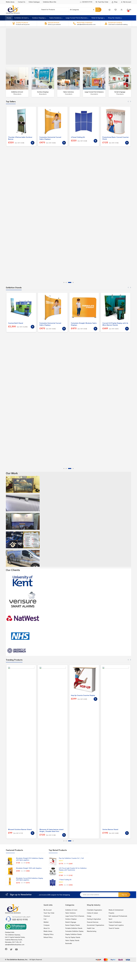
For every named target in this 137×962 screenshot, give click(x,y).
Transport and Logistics (116, 925)
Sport (110, 919)
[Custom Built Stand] (21, 307)
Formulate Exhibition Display (74, 931)
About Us (47, 928)
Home (9, 18)
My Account (127, 2)
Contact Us (21, 2)
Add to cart (32, 143)
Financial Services (92, 922)
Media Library (10, 2)
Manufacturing (91, 931)
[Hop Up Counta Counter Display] (84, 680)
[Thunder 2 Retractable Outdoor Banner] (21, 121)
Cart (45, 919)
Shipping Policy (49, 934)
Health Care (91, 928)
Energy (89, 916)
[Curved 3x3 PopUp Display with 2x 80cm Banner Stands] (115, 307)
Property (111, 913)
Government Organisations (95, 925)
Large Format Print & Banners (76, 18)
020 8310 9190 (87, 2)
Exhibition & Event (21, 18)
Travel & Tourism (114, 928)
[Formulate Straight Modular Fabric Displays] (84, 307)
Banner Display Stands (72, 925)
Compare (46, 925)
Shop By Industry (114, 18)
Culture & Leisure (92, 913)
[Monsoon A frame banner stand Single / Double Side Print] (52, 747)
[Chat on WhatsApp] (15, 926)
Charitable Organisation (94, 910)
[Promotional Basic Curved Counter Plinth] (115, 121)
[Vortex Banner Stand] (115, 747)
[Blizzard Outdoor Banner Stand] (21, 747)
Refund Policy (48, 937)
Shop (115, 2)
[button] (63, 282)
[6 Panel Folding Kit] (84, 121)
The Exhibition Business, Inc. (17, 960)
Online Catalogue (34, 2)
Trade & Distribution (115, 922)
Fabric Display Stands (72, 940)
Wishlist (46, 922)
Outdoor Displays (38, 18)
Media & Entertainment (116, 910)
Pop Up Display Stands (72, 937)
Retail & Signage (97, 18)
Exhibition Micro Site (49, 2)
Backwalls (68, 943)
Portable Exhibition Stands (73, 928)
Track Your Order (103, 2)
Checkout (47, 916)
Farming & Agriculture (94, 919)
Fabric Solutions (55, 18)
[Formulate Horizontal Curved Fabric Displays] (52, 121)
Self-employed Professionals (118, 916)
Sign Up (124, 895)
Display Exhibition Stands (73, 934)
